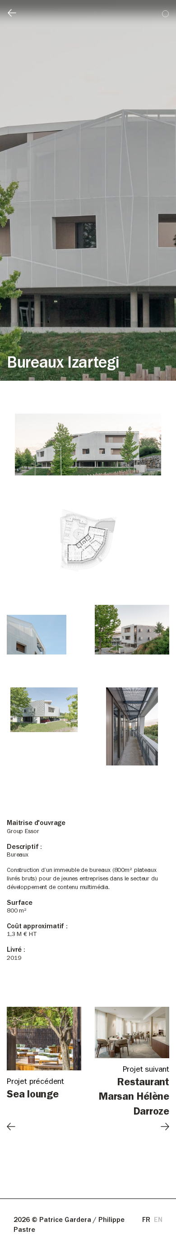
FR (146, 1220)
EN (158, 1220)
